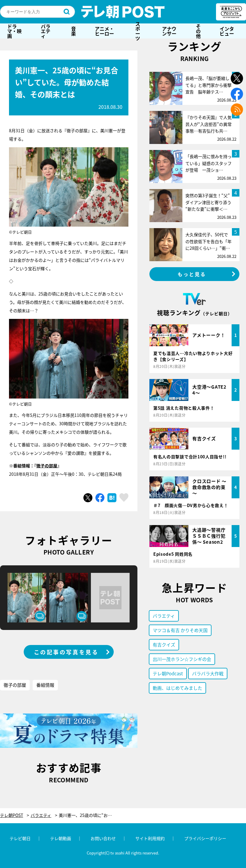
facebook (237, 94)
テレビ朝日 (20, 838)
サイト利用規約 (150, 838)
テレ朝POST (123, 11)
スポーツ (137, 30)
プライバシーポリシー (205, 838)
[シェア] (99, 497)
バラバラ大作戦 (208, 673)
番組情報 (45, 685)
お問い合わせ (103, 838)
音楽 (73, 31)
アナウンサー (169, 31)
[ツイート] (87, 497)
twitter (237, 78)
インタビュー (227, 31)
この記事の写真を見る (66, 652)
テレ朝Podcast (168, 673)
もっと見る (192, 274)
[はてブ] (111, 497)
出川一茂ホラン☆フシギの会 (182, 659)
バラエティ (45, 30)
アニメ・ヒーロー (104, 31)
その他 (198, 30)
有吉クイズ (164, 644)
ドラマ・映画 (14, 30)
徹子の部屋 (46, 466)
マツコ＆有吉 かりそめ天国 (180, 630)
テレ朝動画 (60, 838)
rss (237, 109)
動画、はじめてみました (177, 688)
